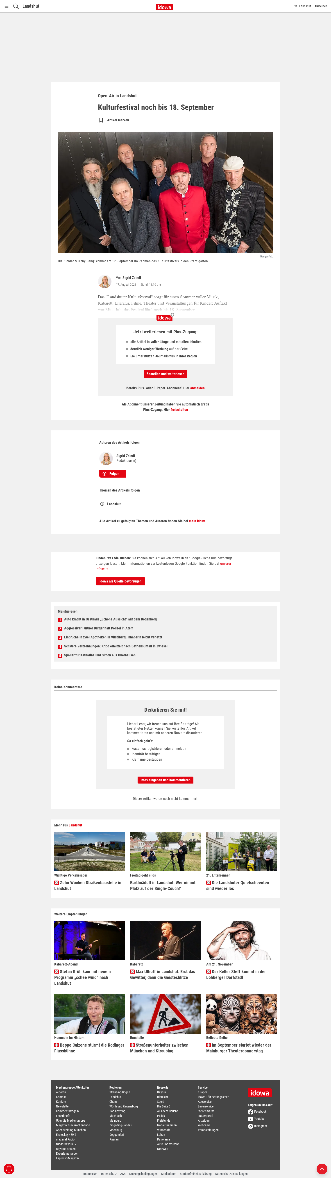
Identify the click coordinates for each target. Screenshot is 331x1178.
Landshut (31, 6)
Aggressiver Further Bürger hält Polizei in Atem (98, 628)
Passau (114, 1139)
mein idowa (197, 521)
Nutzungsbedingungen (143, 1174)
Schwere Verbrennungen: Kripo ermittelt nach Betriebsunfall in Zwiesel (116, 646)
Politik (161, 1116)
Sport (160, 1101)
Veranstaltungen (208, 1130)
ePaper (202, 1092)
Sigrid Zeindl (131, 278)
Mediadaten (168, 1174)
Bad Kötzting (117, 1111)
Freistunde (163, 1120)
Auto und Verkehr (168, 1144)
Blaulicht (162, 1097)
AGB (123, 1174)
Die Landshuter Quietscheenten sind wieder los (237, 885)
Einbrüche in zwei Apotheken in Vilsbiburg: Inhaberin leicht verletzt (113, 637)
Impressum (90, 1174)
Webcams (204, 1125)
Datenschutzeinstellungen (231, 1174)
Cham (113, 1101)
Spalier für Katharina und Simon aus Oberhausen (100, 655)
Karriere (61, 1101)
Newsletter (63, 1106)
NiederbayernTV (66, 1144)
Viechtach (115, 1116)
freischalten (179, 409)
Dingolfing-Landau (120, 1125)
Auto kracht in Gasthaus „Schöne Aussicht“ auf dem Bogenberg (110, 619)
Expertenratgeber (67, 1153)
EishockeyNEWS (66, 1134)
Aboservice (205, 1101)
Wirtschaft (163, 1130)
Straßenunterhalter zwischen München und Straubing (159, 1048)
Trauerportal (205, 1116)
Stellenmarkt (206, 1111)
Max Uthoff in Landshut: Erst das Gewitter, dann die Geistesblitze (162, 974)
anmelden (197, 388)
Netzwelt (162, 1149)
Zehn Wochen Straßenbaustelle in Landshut (87, 885)
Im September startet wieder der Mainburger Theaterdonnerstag (238, 1048)
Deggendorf (116, 1134)
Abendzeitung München (71, 1130)
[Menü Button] (6, 6)
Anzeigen (204, 1120)
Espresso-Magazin (67, 1158)
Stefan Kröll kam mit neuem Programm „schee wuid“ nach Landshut (82, 977)
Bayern (161, 1092)
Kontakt (61, 1097)
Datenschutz (109, 1174)
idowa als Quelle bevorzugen (120, 581)
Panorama (163, 1139)
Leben (161, 1134)
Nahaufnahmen (167, 1125)
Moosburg (115, 1130)
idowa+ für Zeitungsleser (213, 1097)
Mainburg (115, 1120)
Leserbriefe (63, 1116)
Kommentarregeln (67, 1111)
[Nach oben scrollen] (322, 1169)
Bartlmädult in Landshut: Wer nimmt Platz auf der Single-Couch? (162, 885)
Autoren (61, 1092)
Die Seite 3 (163, 1106)
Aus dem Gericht (167, 1111)
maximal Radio (65, 1139)
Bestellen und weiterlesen (165, 374)
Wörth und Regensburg (123, 1106)
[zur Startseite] (261, 1091)
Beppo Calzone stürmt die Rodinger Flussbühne (89, 1048)
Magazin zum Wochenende (73, 1125)
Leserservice (206, 1106)
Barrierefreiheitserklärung (196, 1174)
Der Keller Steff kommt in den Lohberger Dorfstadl (236, 974)
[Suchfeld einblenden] (16, 6)
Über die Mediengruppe (70, 1120)
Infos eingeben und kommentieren (165, 780)
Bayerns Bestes (65, 1149)
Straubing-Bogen (119, 1092)
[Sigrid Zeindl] (105, 281)
